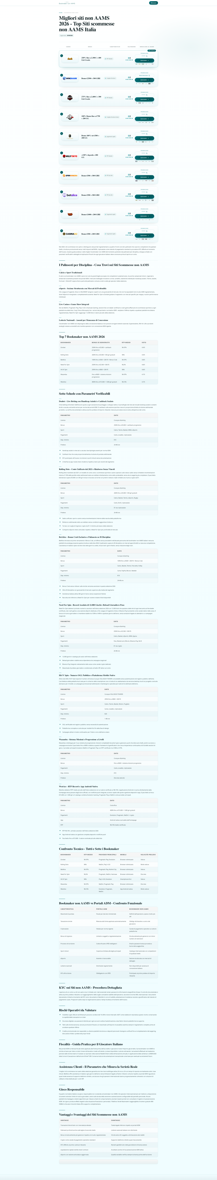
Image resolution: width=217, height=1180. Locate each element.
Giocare (153, 3)
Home (61, 12)
